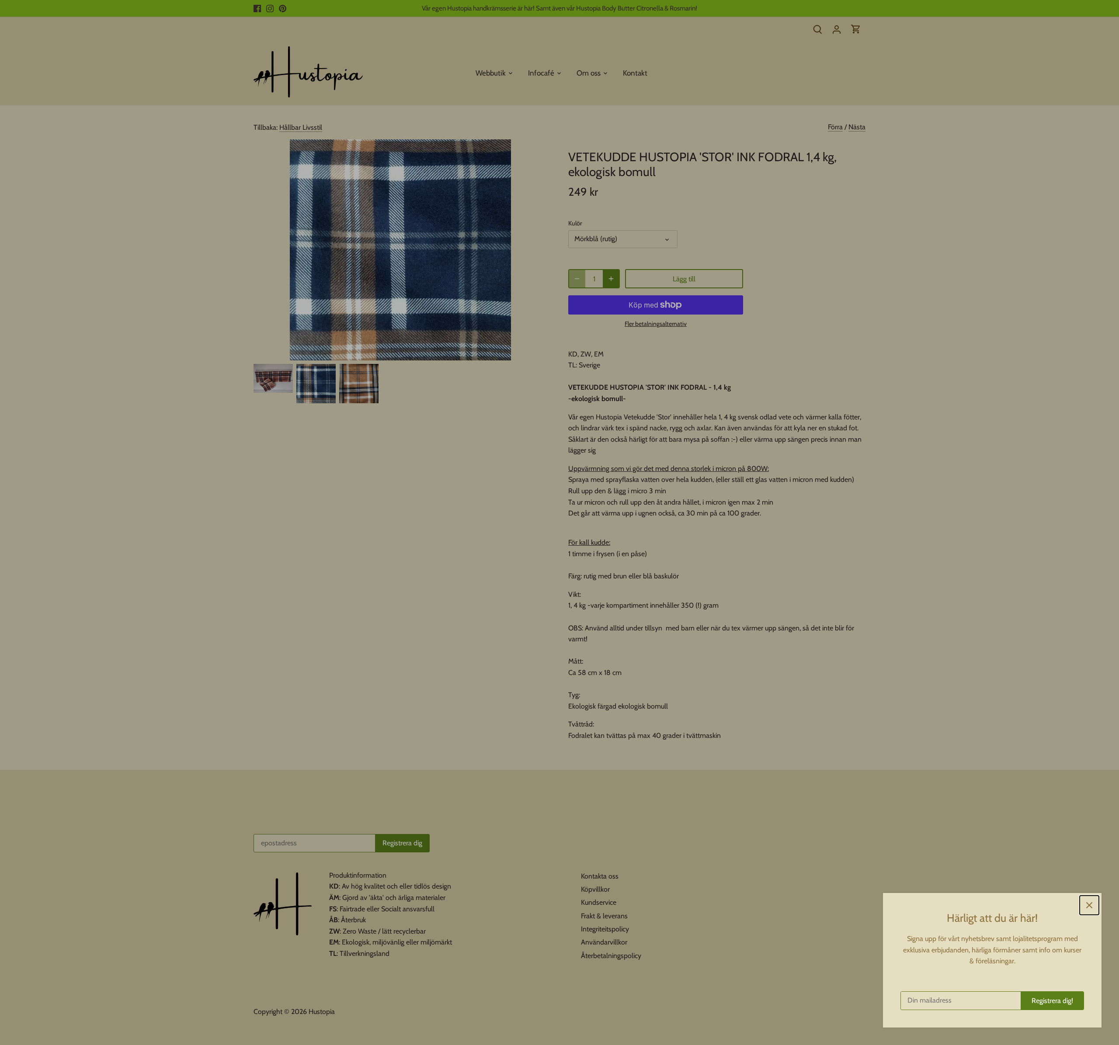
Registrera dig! (1052, 1001)
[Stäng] (1089, 905)
